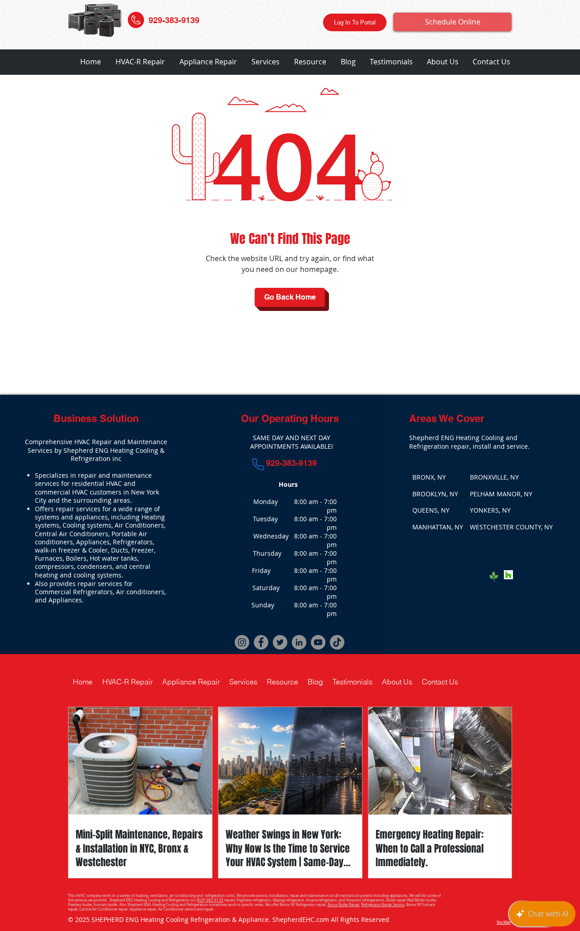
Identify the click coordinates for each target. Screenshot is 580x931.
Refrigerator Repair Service (382, 904)
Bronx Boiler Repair (343, 904)
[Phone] (258, 464)
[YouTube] (318, 642)
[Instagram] (242, 642)
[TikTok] (337, 642)
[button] (140, 62)
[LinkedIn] (299, 642)
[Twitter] (280, 642)
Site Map (504, 922)
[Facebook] (261, 642)
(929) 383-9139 (210, 900)
